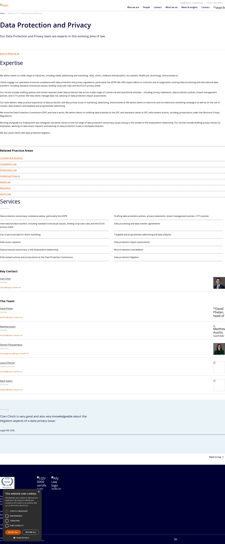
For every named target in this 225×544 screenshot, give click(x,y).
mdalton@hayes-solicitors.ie (11, 389)
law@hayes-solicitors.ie (191, 2)
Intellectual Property (10, 176)
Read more (24, 505)
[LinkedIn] (175, 539)
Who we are (133, 7)
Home (2, 13)
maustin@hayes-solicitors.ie (11, 335)
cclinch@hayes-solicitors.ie (10, 287)
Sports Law (5, 194)
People (146, 7)
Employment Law (8, 170)
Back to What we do (9, 53)
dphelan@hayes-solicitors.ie (11, 317)
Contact (205, 7)
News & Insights (189, 7)
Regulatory (5, 188)
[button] (215, 442)
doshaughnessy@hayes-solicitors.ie (14, 353)
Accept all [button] (13, 532)
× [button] (39, 492)
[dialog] (22, 515)
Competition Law (8, 164)
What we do (171, 7)
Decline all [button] (30, 532)
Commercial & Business (11, 158)
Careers (158, 7)
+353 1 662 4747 (214, 2)
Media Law (5, 182)
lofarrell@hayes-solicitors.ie (11, 371)
